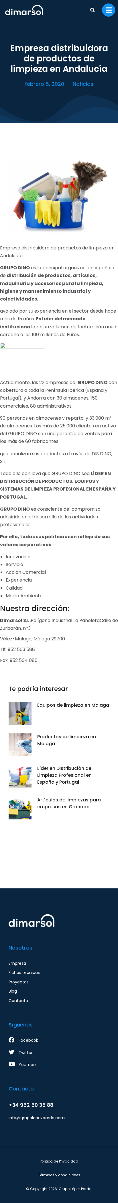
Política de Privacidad (59, 1161)
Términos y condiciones (59, 1175)
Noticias (83, 84)
